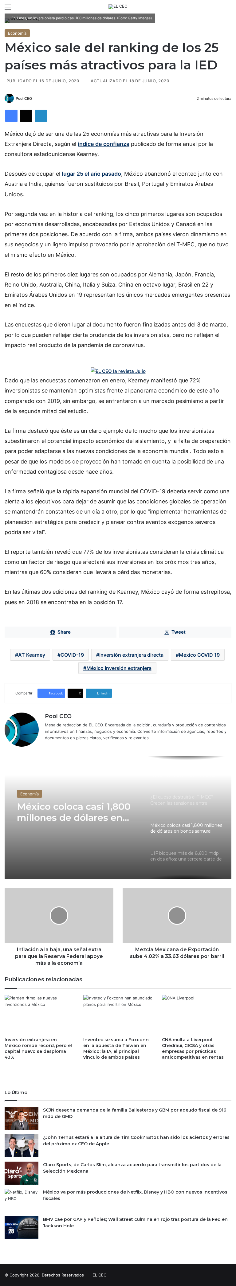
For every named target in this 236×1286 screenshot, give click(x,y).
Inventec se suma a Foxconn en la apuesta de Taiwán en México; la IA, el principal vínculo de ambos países (116, 1048)
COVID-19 (72, 655)
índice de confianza (103, 144)
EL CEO (99, 1274)
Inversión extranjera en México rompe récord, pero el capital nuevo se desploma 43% (38, 1048)
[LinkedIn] (41, 116)
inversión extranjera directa (131, 655)
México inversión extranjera (118, 668)
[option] (118, 817)
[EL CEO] (118, 6)
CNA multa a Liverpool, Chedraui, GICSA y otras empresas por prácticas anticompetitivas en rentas (193, 1048)
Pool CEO (24, 98)
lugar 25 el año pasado (91, 173)
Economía (17, 33)
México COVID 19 (199, 655)
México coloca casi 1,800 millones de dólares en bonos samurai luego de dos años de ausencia (74, 812)
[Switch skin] (217, 9)
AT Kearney (31, 655)
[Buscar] (228, 9)
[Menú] (8, 9)
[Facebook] (11, 116)
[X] (26, 116)
